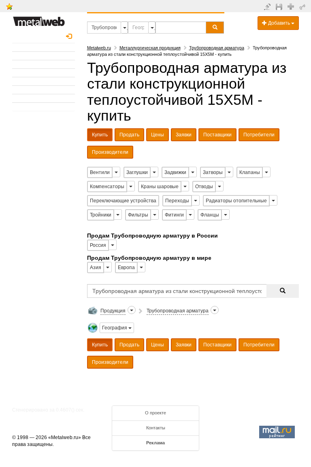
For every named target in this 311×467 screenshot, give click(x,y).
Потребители (259, 135)
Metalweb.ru (99, 47)
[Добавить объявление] (268, 6)
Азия (95, 267)
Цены (157, 135)
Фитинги (174, 215)
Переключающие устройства (123, 201)
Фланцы (209, 215)
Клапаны (249, 172)
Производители (110, 152)
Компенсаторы (107, 186)
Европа (126, 267)
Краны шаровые (160, 186)
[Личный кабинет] (303, 6)
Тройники (100, 215)
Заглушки (137, 172)
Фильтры (138, 215)
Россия (98, 245)
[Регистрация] (292, 6)
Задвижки (175, 172)
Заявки (184, 135)
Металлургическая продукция (150, 47)
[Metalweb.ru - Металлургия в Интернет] (39, 19)
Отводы (204, 186)
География (115, 328)
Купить (100, 135)
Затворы (213, 172)
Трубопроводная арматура (216, 47)
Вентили (100, 172)
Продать (129, 135)
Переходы (177, 201)
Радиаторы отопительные (236, 201)
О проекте (155, 412)
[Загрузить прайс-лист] (280, 6)
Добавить (279, 23)
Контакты (155, 427)
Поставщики (217, 135)
